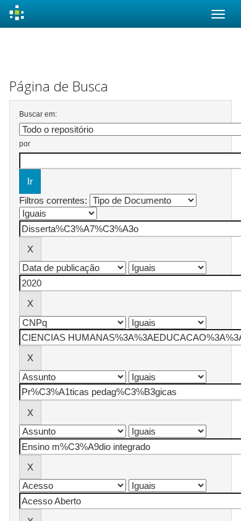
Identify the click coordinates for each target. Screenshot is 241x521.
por (24, 144)
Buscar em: (38, 114)
